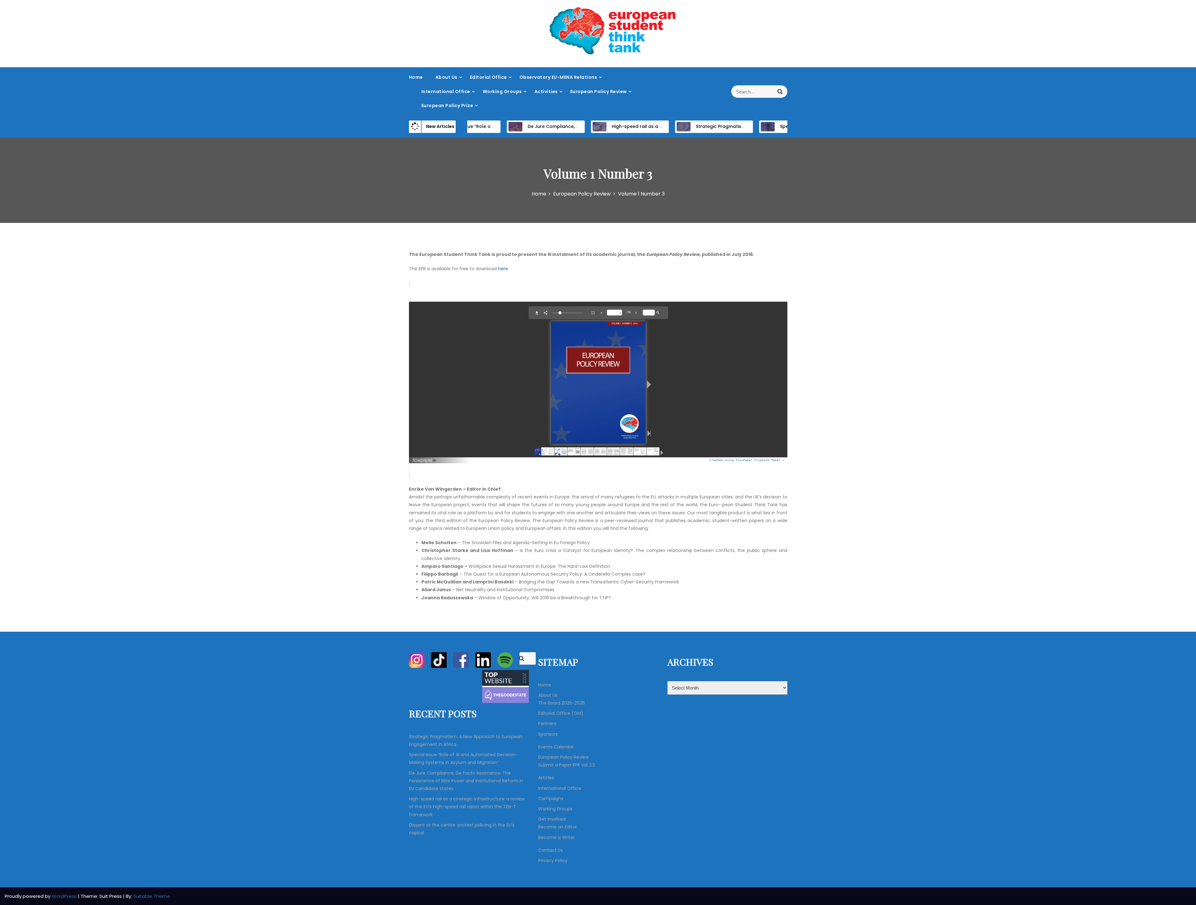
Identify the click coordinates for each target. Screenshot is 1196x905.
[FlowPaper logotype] (425, 458)
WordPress (65, 896)
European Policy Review (598, 91)
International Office (445, 91)
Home (416, 77)
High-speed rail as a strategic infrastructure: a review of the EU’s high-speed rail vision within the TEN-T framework (466, 807)
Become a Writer (556, 837)
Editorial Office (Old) (560, 713)
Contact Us (550, 850)
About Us (446, 77)
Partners (547, 723)
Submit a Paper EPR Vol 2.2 (566, 765)
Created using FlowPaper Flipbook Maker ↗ (747, 460)
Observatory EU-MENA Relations (558, 77)
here (503, 269)
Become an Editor (557, 827)
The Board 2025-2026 (561, 703)
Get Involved (552, 819)
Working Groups (502, 91)
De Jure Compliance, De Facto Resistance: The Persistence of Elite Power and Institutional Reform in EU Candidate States (466, 781)
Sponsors (548, 734)
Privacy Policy (552, 860)
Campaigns (550, 798)
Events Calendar (556, 747)
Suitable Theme (151, 896)
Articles (546, 778)
